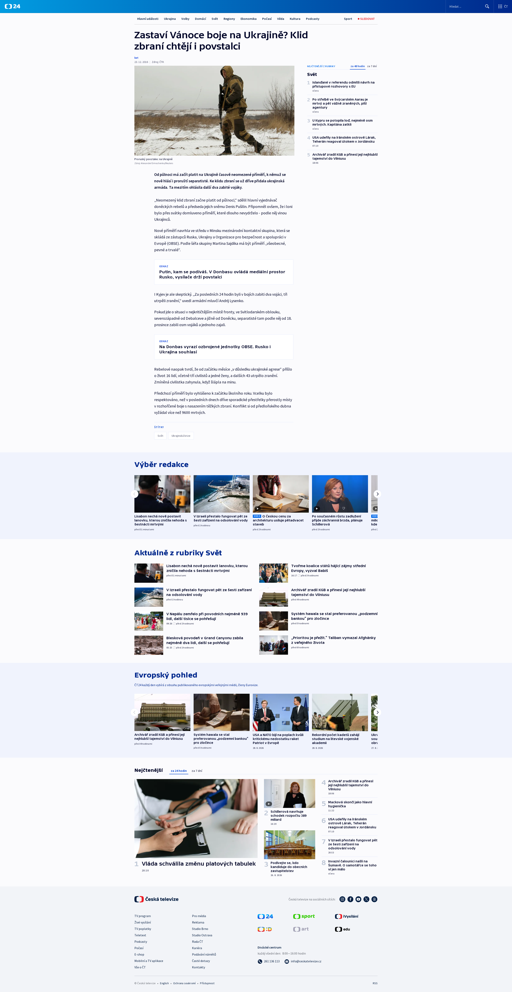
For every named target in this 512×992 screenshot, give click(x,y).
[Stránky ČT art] (301, 929)
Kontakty (198, 967)
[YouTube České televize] (358, 899)
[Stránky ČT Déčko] (265, 929)
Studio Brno (200, 929)
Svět (215, 19)
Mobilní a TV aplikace (148, 961)
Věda (280, 19)
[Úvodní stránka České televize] (156, 899)
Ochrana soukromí (184, 983)
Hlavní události (147, 19)
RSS (375, 983)
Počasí (267, 19)
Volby (185, 19)
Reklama (198, 922)
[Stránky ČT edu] (342, 929)
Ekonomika (249, 19)
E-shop (139, 954)
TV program (142, 916)
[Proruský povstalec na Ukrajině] (214, 111)
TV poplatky (142, 929)
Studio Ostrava (202, 935)
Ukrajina (170, 19)
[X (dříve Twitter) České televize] (366, 899)
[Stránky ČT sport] (304, 916)
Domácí (200, 19)
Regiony (229, 19)
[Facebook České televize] (350, 899)
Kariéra (197, 948)
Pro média (199, 916)
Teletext (140, 935)
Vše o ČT (140, 967)
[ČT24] (12, 6)
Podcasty (312, 19)
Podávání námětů (204, 954)
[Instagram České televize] (342, 899)
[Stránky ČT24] (265, 916)
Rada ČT (197, 942)
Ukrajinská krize (181, 436)
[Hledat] (487, 6)
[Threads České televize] (374, 899)
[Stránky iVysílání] (346, 916)
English (164, 983)
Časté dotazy (201, 961)
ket (136, 57)
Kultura (295, 19)
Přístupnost (207, 983)
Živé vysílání (142, 922)
